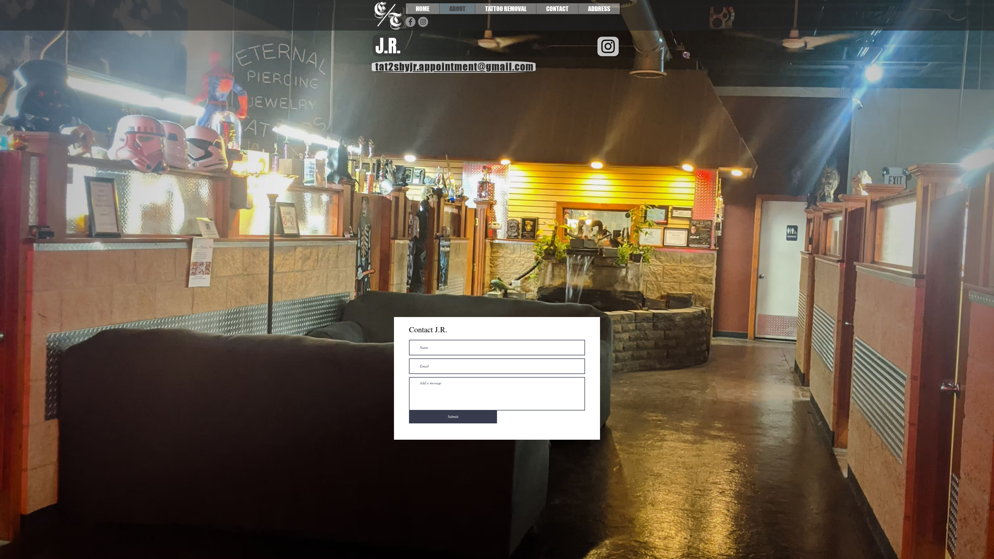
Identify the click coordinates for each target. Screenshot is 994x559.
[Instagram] (423, 22)
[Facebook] (410, 22)
